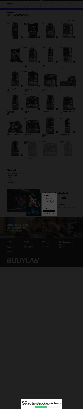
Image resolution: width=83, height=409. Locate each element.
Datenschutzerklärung (45, 404)
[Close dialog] (55, 194)
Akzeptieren (41, 406)
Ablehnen (54, 406)
